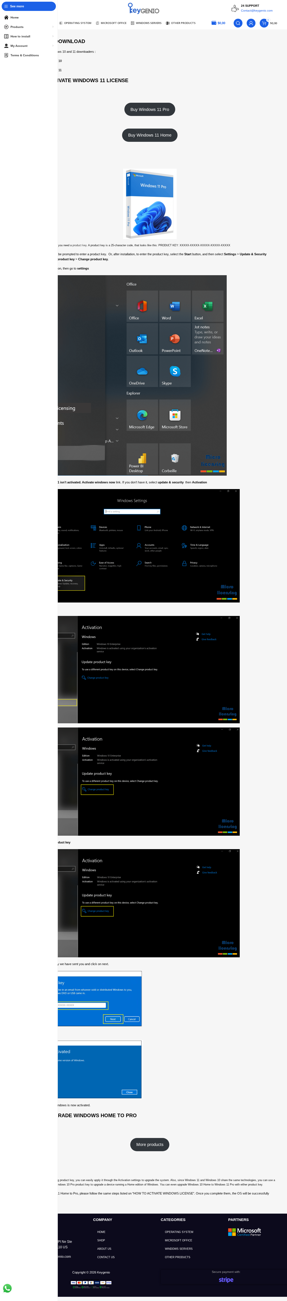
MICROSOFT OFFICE (178, 1240)
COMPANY (102, 1220)
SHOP (101, 1240)
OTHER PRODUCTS (177, 1257)
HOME (101, 1232)
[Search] (238, 23)
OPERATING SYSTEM (179, 1232)
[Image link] (245, 1232)
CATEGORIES (173, 1220)
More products (149, 1144)
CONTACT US (106, 1257)
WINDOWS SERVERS (179, 1248)
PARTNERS (238, 1220)
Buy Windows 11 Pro (149, 109)
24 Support (250, 5)
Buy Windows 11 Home (149, 135)
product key (79, 245)
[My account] (251, 23)
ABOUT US (104, 1248)
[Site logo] (143, 8)
